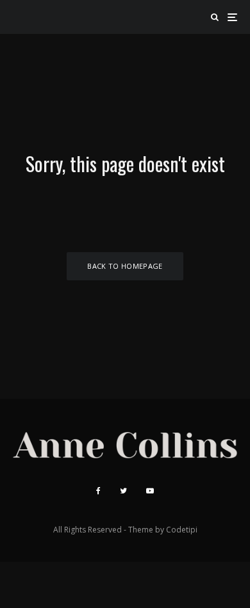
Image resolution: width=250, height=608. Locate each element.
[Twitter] (123, 490)
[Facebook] (98, 490)
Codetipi (181, 529)
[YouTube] (150, 490)
